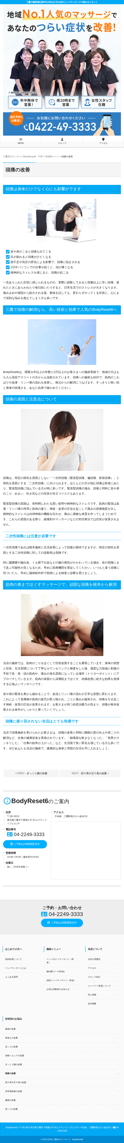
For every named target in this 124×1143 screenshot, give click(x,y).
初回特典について (13, 959)
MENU (21, 141)
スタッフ (62, 141)
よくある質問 (11, 977)
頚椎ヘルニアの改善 (14, 1055)
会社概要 (92, 1003)
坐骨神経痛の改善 (13, 1091)
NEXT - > (90, 773)
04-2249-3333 (26, 834)
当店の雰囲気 (94, 959)
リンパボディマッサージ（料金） (60, 961)
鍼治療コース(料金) (55, 971)
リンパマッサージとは (15, 968)
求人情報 (92, 994)
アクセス (103, 141)
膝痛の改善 (10, 1029)
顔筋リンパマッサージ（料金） (61, 980)
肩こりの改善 (11, 1109)
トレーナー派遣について (99, 986)
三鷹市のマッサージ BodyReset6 (68, 1139)
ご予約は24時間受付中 (25, 844)
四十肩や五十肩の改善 (15, 1082)
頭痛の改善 (10, 1073)
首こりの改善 (11, 1046)
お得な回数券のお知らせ (58, 989)
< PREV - (31, 773)
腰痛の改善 (10, 1100)
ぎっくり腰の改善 (13, 1064)
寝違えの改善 (11, 1038)
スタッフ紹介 (94, 977)
